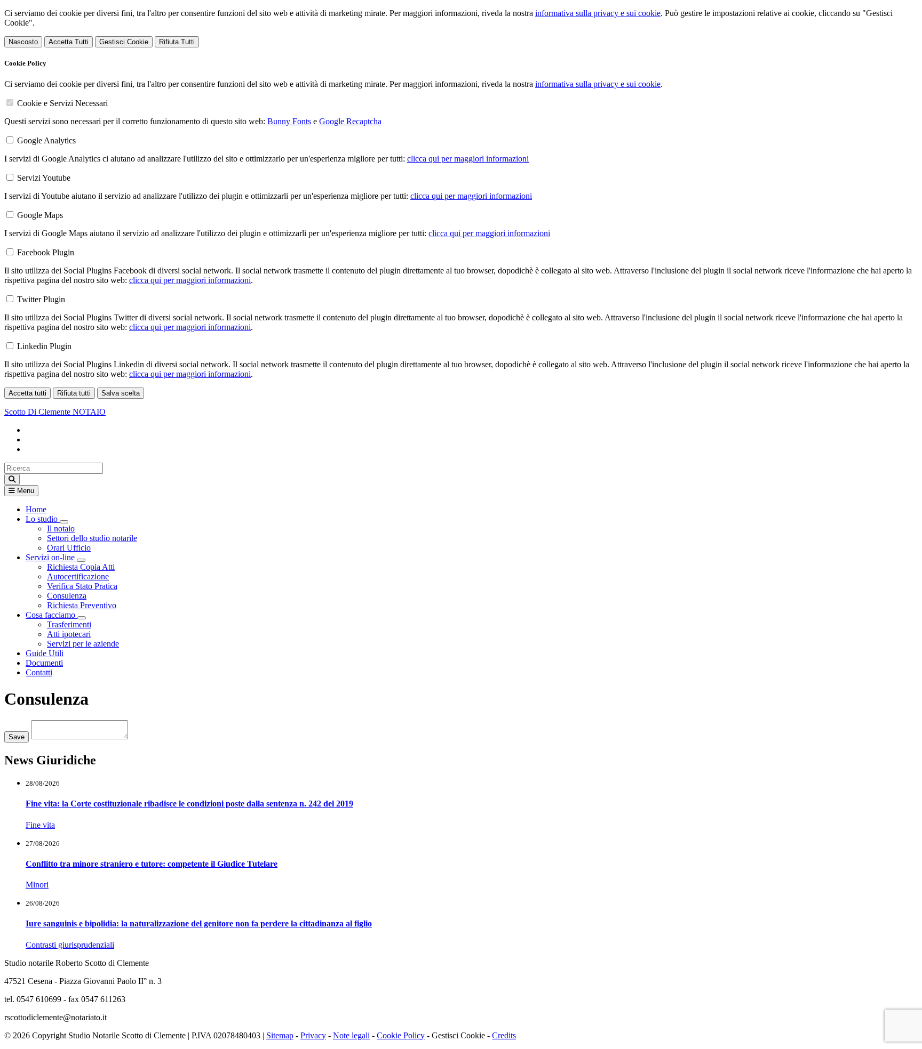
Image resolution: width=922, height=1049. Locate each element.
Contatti (39, 672)
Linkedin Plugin (44, 346)
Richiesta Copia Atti (81, 566)
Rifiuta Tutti (177, 42)
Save (17, 737)
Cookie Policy (401, 1035)
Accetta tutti (27, 393)
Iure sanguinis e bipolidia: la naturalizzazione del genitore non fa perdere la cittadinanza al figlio (199, 923)
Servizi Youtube (43, 177)
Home (36, 509)
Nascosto (23, 42)
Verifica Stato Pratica (82, 586)
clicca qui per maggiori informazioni (468, 158)
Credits (504, 1035)
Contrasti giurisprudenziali (70, 944)
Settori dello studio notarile (92, 538)
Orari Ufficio (69, 547)
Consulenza (66, 595)
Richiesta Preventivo (81, 605)
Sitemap (279, 1035)
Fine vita (40, 824)
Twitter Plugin (41, 299)
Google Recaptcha (350, 121)
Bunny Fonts (289, 121)
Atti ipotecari (69, 634)
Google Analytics (46, 140)
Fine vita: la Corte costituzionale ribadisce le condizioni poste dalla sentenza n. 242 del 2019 (189, 803)
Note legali (351, 1035)
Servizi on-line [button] (51, 557)
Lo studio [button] (43, 518)
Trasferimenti (69, 624)
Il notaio (61, 528)
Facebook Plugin (45, 252)
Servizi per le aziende (83, 643)
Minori (37, 884)
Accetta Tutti (69, 42)
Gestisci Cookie (123, 42)
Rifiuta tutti (74, 393)
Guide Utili (44, 653)
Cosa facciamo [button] (51, 614)
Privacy (313, 1035)
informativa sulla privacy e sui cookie (598, 13)
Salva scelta (120, 393)
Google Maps (40, 215)
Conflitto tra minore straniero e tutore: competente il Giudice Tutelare (151, 863)
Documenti (44, 662)
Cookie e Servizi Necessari (62, 103)
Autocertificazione (78, 576)
